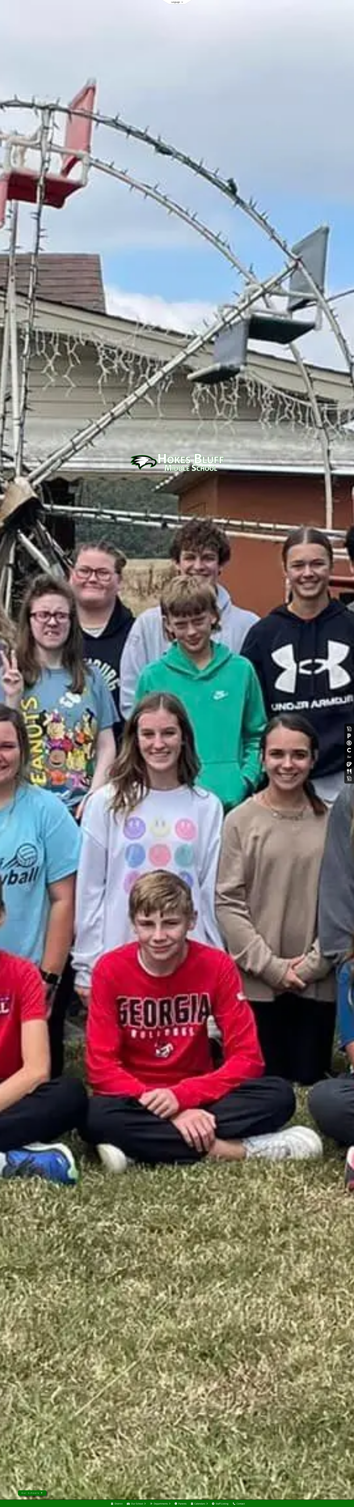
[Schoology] (349, 742)
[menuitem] (117, 1503)
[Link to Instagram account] (315, 6)
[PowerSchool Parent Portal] (349, 735)
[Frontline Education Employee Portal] (349, 764)
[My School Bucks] (349, 757)
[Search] (319, 6)
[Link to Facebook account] (310, 6)
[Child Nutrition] (349, 771)
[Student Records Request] (349, 778)
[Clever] (349, 750)
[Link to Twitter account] (306, 6)
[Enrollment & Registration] (349, 728)
